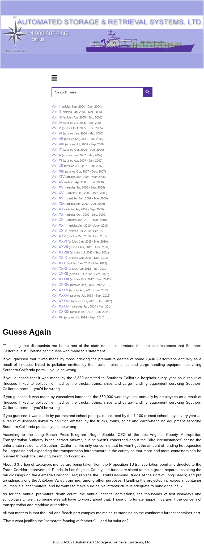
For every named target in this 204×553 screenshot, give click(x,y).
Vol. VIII (58, 144)
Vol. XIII (58, 171)
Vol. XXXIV (60, 284)
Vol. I (56, 106)
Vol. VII (57, 139)
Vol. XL (57, 317)
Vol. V (56, 128)
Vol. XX (57, 209)
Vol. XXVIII (60, 252)
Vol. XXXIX (60, 311)
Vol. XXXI (59, 268)
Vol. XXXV (60, 290)
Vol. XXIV (59, 230)
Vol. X (56, 155)
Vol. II (56, 111)
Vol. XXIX (59, 257)
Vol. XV (57, 182)
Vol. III (57, 117)
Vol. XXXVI (60, 295)
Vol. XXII (59, 220)
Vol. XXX (59, 263)
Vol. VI (57, 133)
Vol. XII (57, 165)
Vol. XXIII (59, 225)
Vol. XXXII (60, 274)
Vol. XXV (59, 236)
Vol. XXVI (59, 241)
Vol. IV (57, 122)
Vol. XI (57, 160)
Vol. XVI (58, 187)
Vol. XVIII (59, 198)
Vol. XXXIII (60, 279)
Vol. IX (57, 149)
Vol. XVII (59, 193)
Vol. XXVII (60, 247)
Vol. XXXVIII (61, 306)
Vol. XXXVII (61, 301)
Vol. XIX (58, 203)
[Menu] (54, 78)
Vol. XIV (58, 176)
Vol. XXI (58, 214)
